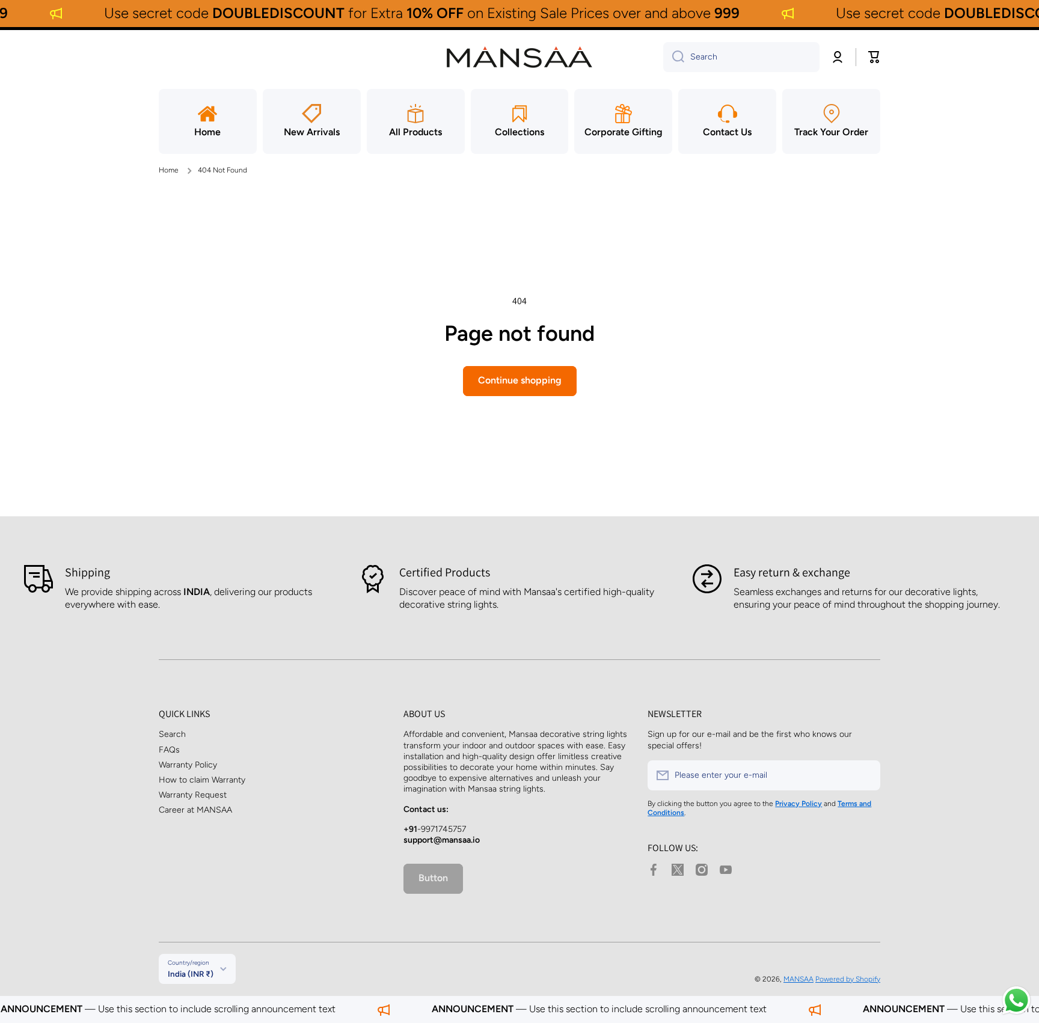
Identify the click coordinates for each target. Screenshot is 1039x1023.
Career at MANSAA (195, 810)
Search (172, 734)
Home (169, 170)
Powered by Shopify (847, 979)
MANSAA (798, 979)
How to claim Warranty (202, 780)
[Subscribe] (865, 775)
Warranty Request (193, 795)
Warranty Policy (188, 765)
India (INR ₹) (190, 974)
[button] (874, 57)
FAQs (169, 750)
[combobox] (741, 57)
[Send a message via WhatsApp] (1016, 1000)
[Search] (673, 57)
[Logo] (519, 57)
